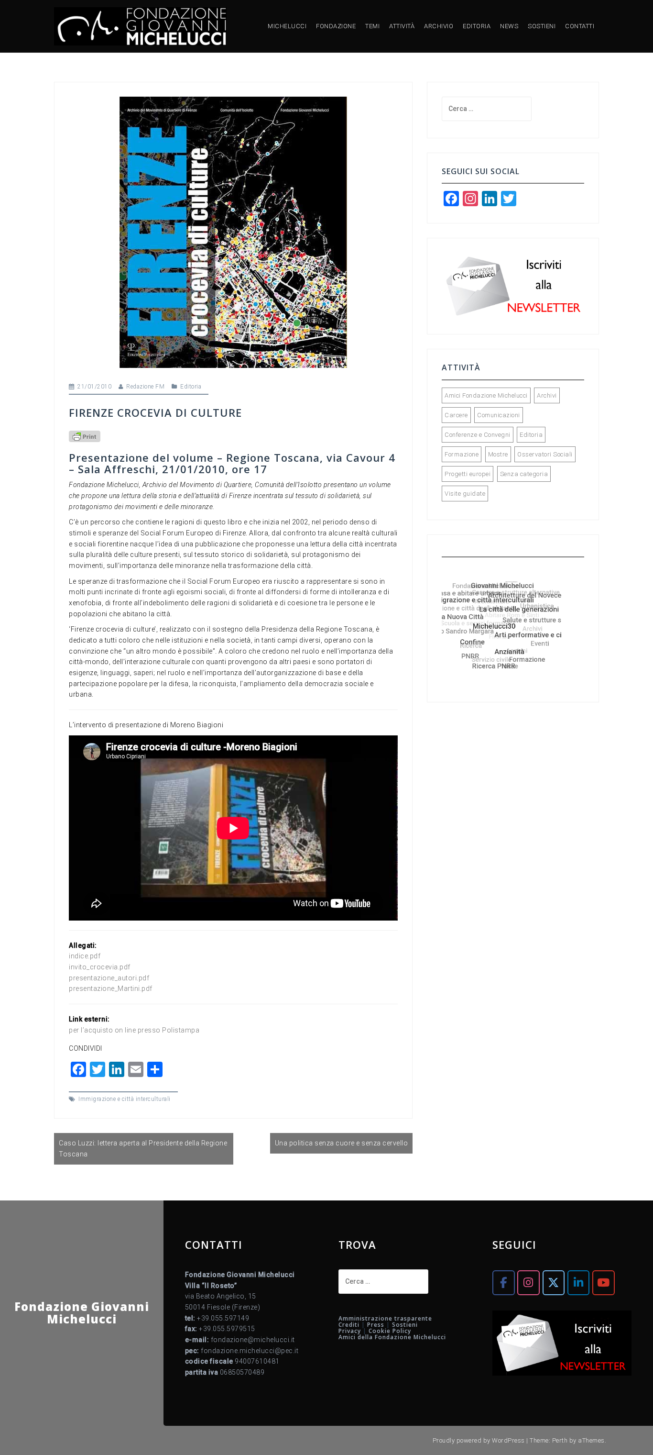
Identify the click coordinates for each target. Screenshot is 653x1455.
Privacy (349, 1331)
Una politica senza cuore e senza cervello (341, 1143)
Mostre (498, 454)
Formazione (462, 454)
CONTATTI (579, 26)
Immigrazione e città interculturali (124, 1099)
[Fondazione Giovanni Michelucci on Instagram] (528, 1282)
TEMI (372, 26)
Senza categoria (524, 474)
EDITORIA (476, 26)
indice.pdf (84, 956)
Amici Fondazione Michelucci (486, 395)
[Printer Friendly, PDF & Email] (84, 436)
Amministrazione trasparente (385, 1318)
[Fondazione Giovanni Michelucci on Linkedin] (578, 1282)
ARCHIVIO (438, 26)
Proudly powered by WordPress (479, 1440)
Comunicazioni (498, 415)
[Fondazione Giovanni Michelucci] (140, 26)
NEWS (509, 26)
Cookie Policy (390, 1331)
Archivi (547, 395)
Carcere (456, 415)
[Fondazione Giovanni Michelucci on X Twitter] (554, 1282)
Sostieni (405, 1325)
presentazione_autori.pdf (109, 978)
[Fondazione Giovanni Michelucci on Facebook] (503, 1282)
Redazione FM (145, 386)
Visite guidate (465, 493)
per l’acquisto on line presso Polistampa (134, 1030)
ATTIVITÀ (401, 26)
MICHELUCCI (287, 26)
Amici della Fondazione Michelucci (392, 1337)
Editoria (190, 386)
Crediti (348, 1325)
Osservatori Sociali (545, 454)
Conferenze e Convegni (478, 434)
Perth (560, 1440)
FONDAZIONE (336, 26)
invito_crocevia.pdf (100, 967)
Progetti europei (467, 474)
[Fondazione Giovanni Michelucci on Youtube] (603, 1282)
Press (375, 1325)
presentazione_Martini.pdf (110, 988)
